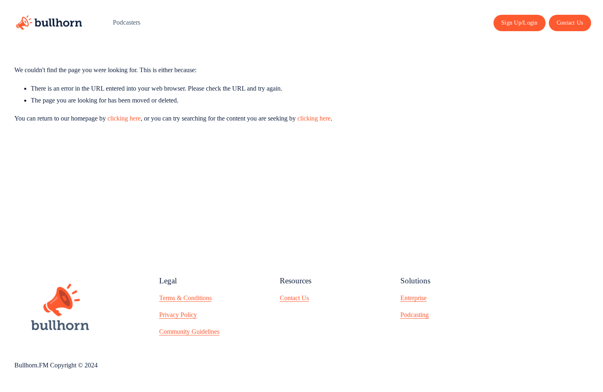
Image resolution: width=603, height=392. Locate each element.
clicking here (124, 118)
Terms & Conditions (185, 297)
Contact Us (570, 22)
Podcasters (126, 22)
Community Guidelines (189, 331)
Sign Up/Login (519, 22)
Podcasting (414, 314)
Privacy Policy (178, 314)
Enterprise (413, 297)
